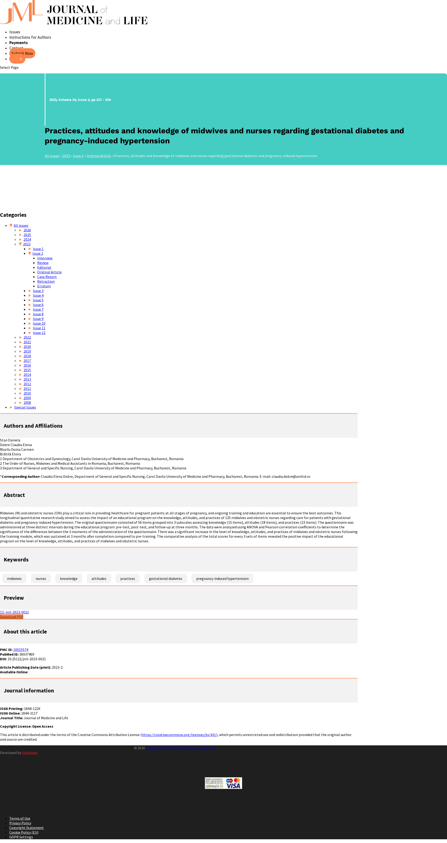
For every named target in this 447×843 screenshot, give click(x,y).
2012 (27, 384)
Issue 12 (39, 332)
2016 (27, 365)
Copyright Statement (26, 827)
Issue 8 (38, 314)
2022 (27, 337)
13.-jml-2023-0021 (14, 612)
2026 (27, 230)
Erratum (44, 286)
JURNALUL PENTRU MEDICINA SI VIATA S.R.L (181, 748)
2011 (27, 388)
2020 (27, 346)
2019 (27, 351)
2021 (27, 342)
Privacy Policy (20, 823)
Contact (16, 48)
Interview (44, 258)
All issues (52, 155)
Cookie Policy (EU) (23, 832)
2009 (27, 398)
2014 (27, 374)
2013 (27, 379)
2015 (27, 370)
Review (42, 262)
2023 (66, 155)
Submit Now (22, 53)
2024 (27, 239)
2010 (27, 393)
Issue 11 (39, 328)
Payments (18, 42)
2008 (27, 402)
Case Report (47, 276)
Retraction (46, 281)
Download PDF (11, 616)
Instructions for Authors (30, 37)
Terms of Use (19, 818)
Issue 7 (38, 309)
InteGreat (30, 752)
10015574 (20, 649)
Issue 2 (78, 155)
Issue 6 (38, 304)
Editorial (44, 267)
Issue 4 (38, 295)
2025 (27, 234)
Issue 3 (38, 290)
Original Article (99, 155)
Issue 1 (38, 248)
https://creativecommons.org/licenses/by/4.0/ (179, 734)
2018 (27, 356)
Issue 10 (39, 323)
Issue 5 (38, 300)
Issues (14, 31)
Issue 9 (38, 318)
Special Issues (25, 407)
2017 (27, 360)
